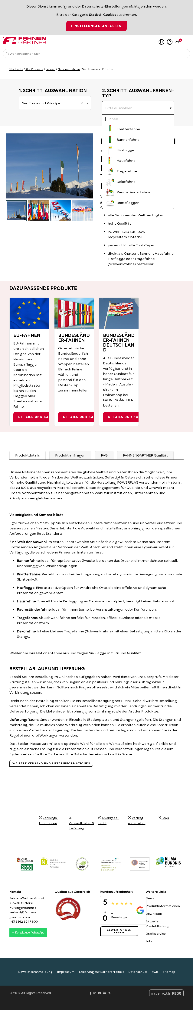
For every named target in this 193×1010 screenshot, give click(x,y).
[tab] (27, 455)
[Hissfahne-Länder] (60, 210)
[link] (139, 864)
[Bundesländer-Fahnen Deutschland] (119, 313)
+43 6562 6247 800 (23, 922)
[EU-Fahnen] (29, 313)
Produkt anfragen (70, 455)
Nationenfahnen (69, 69)
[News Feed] (109, 993)
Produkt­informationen (163, 906)
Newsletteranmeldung (35, 972)
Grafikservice (156, 934)
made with (161, 994)
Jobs (149, 941)
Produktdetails (27, 455)
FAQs (165, 818)
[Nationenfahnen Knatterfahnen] (16, 210)
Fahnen (50, 69)
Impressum (65, 972)
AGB (155, 972)
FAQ (104, 455)
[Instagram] (94, 993)
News (150, 898)
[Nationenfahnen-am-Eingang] (38, 210)
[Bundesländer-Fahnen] (74, 313)
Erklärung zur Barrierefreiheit (101, 972)
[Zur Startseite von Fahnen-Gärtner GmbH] (28, 40)
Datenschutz (137, 972)
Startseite (16, 69)
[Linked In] (104, 993)
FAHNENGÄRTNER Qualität (145, 455)
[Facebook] (91, 993)
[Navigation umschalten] (186, 41)
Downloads (154, 914)
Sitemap (169, 972)
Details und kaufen (38, 417)
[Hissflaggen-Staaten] (82, 210)
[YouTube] (99, 993)
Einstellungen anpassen (96, 26)
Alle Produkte (34, 69)
